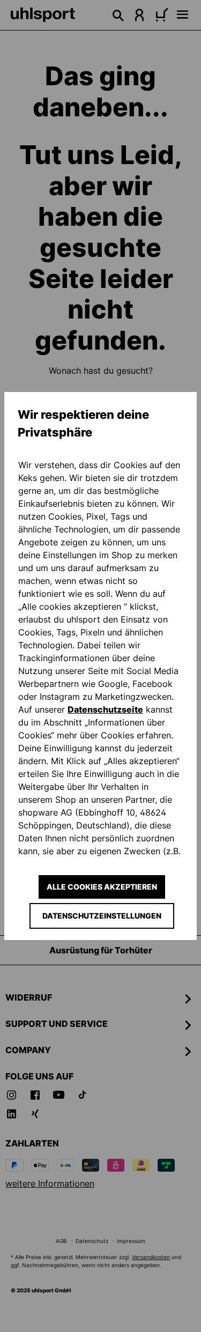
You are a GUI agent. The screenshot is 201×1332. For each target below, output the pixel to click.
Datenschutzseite (105, 709)
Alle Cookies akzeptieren (102, 886)
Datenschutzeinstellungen (101, 915)
